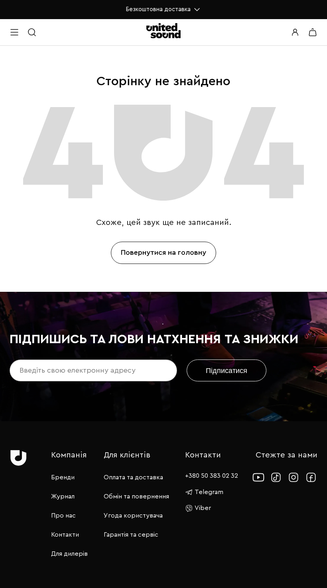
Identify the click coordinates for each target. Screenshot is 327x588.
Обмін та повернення (136, 496)
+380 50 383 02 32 (211, 476)
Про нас (63, 515)
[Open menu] (14, 32)
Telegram (209, 492)
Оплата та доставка (133, 477)
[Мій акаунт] (295, 32)
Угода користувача (133, 515)
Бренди (63, 477)
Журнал (63, 496)
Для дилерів (69, 554)
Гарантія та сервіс (131, 534)
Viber (203, 508)
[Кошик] (313, 32)
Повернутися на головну (163, 252)
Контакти (65, 534)
